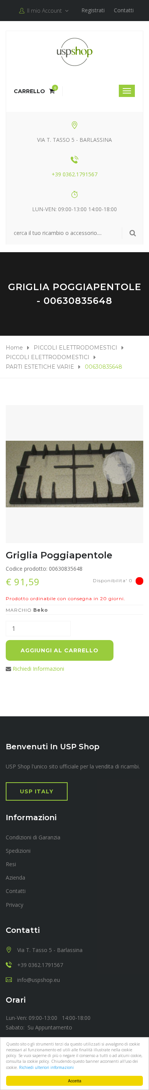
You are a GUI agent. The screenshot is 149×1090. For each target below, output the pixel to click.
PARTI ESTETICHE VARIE (40, 366)
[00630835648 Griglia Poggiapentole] (74, 474)
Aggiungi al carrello (60, 650)
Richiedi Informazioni (38, 668)
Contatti (124, 10)
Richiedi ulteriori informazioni (46, 1067)
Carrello (34, 91)
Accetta (74, 1080)
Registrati (93, 10)
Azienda (15, 877)
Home (14, 347)
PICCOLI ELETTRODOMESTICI (75, 347)
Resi (11, 864)
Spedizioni (18, 850)
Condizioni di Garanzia (33, 837)
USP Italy (36, 791)
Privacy (14, 904)
